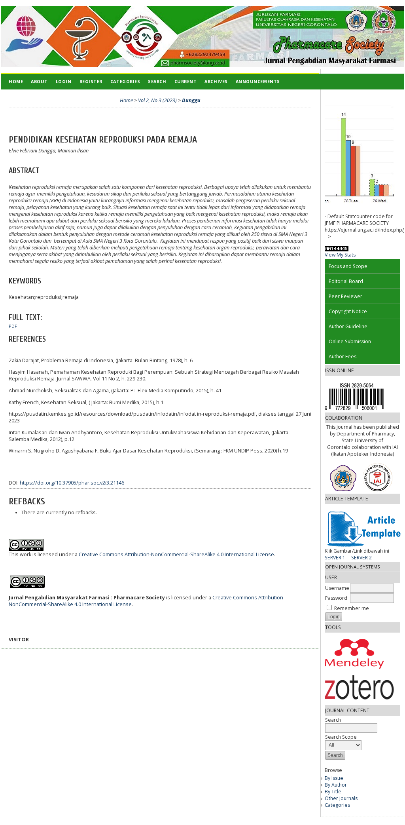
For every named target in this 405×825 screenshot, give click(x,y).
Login (64, 81)
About (39, 81)
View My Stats (340, 254)
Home (16, 81)
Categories (337, 805)
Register (90, 81)
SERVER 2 (361, 557)
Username (337, 588)
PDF (13, 326)
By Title (333, 791)
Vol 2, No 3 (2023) (157, 100)
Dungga (191, 100)
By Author (336, 784)
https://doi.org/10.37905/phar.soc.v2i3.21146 (72, 482)
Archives (215, 81)
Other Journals (341, 798)
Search (157, 81)
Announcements (258, 81)
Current (185, 81)
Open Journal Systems (352, 567)
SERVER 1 (335, 557)
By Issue (334, 778)
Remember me (351, 608)
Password (336, 598)
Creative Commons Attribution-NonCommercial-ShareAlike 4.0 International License (176, 554)
